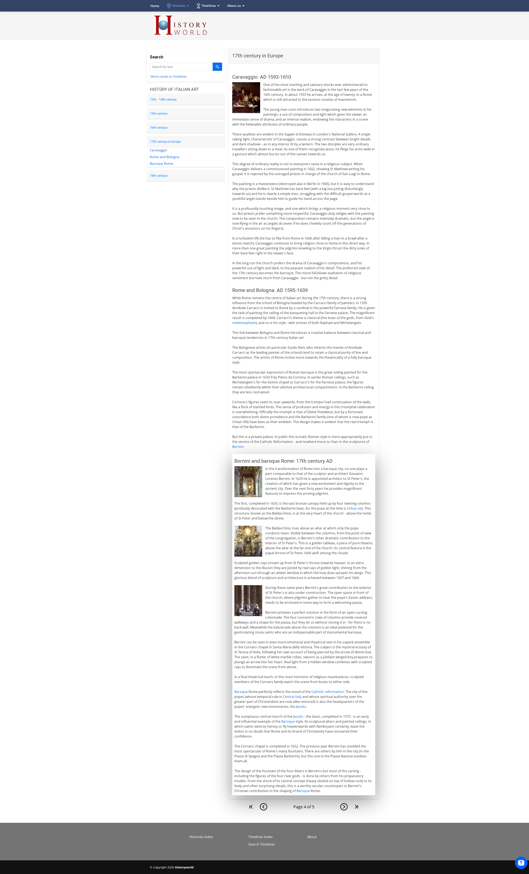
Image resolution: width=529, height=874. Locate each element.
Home (154, 6)
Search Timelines (261, 844)
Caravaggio (158, 150)
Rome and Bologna (164, 157)
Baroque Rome (161, 163)
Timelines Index (260, 836)
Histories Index (201, 836)
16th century (158, 127)
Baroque (241, 691)
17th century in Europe (165, 141)
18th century (158, 176)
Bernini (237, 446)
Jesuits (301, 706)
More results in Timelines (169, 76)
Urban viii (354, 508)
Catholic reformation (327, 691)
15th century (158, 113)
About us (234, 6)
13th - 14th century (163, 99)
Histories (178, 6)
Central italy (292, 696)
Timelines (208, 6)
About (312, 836)
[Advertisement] (304, 25)
